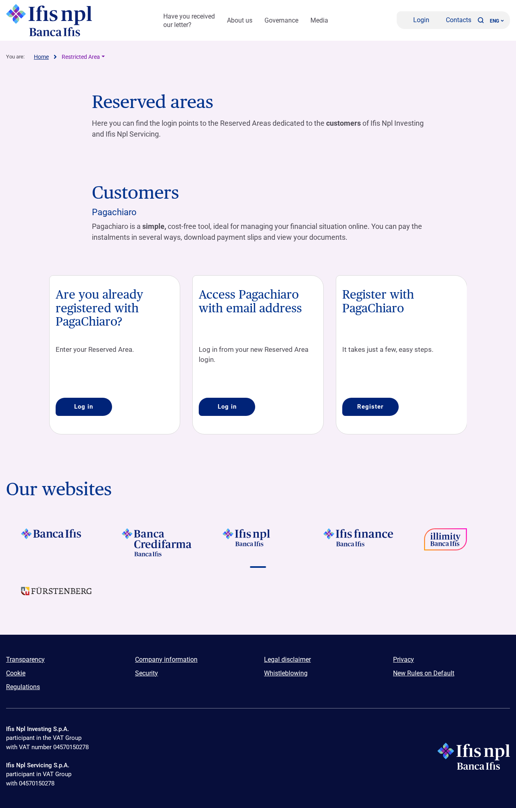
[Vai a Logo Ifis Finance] (358, 542)
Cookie (15, 673)
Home (41, 57)
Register (370, 406)
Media (319, 20)
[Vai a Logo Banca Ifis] (56, 542)
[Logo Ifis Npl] (50, 20)
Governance (281, 20)
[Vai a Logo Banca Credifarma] (157, 542)
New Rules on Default (423, 673)
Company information (166, 659)
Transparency (25, 659)
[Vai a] (459, 542)
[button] (480, 20)
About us (239, 20)
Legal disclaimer (287, 659)
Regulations (23, 687)
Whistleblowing (286, 673)
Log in (83, 406)
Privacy (403, 659)
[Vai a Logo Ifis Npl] (258, 542)
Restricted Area (81, 57)
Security (146, 673)
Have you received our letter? (189, 20)
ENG (494, 21)
